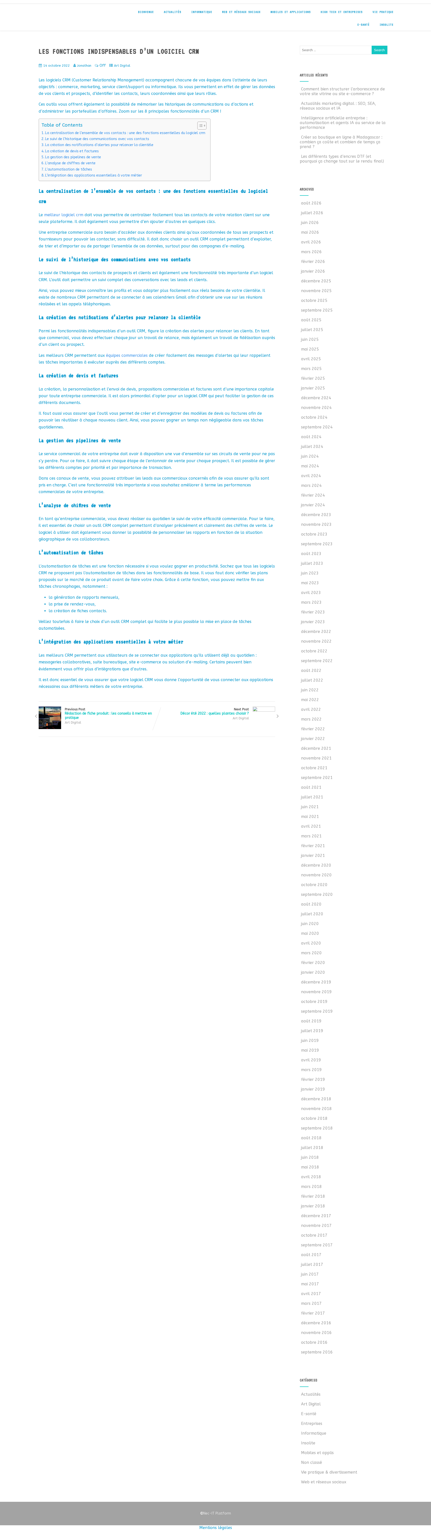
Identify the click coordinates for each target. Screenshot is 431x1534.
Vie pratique (383, 12)
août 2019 (311, 1021)
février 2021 (313, 845)
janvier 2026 (313, 271)
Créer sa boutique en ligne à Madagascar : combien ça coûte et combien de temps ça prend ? (341, 142)
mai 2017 (310, 1284)
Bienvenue (146, 12)
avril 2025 (311, 359)
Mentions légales (215, 1527)
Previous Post (108, 713)
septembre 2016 (317, 1352)
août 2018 (311, 1138)
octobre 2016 (314, 1342)
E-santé (363, 24)
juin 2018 (310, 1157)
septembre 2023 (317, 544)
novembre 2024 (316, 407)
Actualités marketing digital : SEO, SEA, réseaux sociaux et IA (338, 106)
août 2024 (311, 436)
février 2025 (313, 378)
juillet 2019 (312, 1030)
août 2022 (311, 670)
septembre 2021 (317, 777)
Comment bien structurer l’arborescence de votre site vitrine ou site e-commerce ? (342, 91)
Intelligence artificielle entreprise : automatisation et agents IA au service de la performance (343, 123)
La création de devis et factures (72, 151)
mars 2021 (311, 836)
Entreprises (311, 1423)
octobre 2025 (314, 300)
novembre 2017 (316, 1225)
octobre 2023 (314, 534)
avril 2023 (311, 592)
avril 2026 (311, 242)
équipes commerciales (127, 355)
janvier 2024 (313, 505)
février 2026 (313, 261)
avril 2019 (311, 1060)
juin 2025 (310, 339)
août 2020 (311, 904)
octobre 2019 (314, 1001)
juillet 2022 (312, 680)
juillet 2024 (312, 446)
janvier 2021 (313, 855)
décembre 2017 (316, 1215)
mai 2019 (310, 1050)
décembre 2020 (316, 865)
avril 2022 (311, 709)
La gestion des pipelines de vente (73, 157)
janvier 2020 (313, 972)
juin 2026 (310, 222)
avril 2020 (311, 943)
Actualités (172, 12)
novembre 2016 (316, 1332)
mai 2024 (310, 466)
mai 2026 (310, 232)
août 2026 (311, 203)
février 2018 (313, 1196)
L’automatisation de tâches (68, 169)
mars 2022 (311, 719)
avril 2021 (311, 826)
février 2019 (313, 1079)
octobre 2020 (314, 884)
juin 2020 (310, 923)
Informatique (201, 12)
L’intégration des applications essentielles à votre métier (93, 175)
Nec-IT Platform (215, 1513)
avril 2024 (311, 475)
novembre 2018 (316, 1108)
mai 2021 (310, 816)
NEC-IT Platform (74, 14)
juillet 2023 (312, 563)
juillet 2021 (312, 797)
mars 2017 (311, 1303)
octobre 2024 (314, 417)
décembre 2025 (316, 281)
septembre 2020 (317, 894)
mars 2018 (311, 1186)
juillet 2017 (312, 1264)
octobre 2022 (314, 651)
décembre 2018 (316, 1099)
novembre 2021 (316, 758)
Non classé (311, 1462)
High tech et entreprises (342, 12)
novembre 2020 (316, 875)
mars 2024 (311, 485)
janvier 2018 (313, 1206)
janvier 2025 (313, 388)
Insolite (387, 24)
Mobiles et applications (291, 12)
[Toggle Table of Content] (199, 125)
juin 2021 (310, 806)
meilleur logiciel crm (63, 214)
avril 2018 (311, 1176)
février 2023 (313, 612)
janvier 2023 (313, 621)
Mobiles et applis (317, 1452)
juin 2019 (310, 1040)
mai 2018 (310, 1167)
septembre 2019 (317, 1011)
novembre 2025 (316, 290)
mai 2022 (310, 699)
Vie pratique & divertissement (329, 1472)
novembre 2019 (316, 991)
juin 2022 (310, 690)
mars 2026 (311, 251)
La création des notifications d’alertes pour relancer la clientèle (99, 145)
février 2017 (313, 1313)
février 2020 (313, 962)
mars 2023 (311, 602)
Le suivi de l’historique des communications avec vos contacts (97, 139)
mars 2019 (311, 1069)
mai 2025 (310, 349)
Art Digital (122, 65)
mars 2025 (311, 368)
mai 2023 (310, 582)
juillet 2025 (312, 329)
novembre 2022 (316, 641)
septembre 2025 (317, 310)
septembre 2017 (317, 1245)
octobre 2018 (314, 1118)
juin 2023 (310, 573)
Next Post (215, 711)
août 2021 (311, 787)
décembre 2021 (316, 748)
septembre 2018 (317, 1128)
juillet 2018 (312, 1147)
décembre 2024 (316, 397)
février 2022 (313, 729)
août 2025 (311, 320)
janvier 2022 (313, 738)
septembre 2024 (317, 427)
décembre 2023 (316, 514)
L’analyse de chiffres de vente (70, 163)
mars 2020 (311, 953)
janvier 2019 (313, 1089)
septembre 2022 (317, 660)
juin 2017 (310, 1274)
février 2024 (313, 495)
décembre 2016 (316, 1323)
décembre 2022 (316, 631)
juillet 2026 (312, 212)
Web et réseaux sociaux (241, 12)
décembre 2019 (316, 982)
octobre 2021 (314, 768)
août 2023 (311, 553)
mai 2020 (310, 933)
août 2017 (311, 1254)
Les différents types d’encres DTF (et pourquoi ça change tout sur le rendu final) (342, 159)
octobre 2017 (314, 1235)
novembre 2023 (316, 524)
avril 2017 (311, 1293)
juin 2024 (310, 456)
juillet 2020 (312, 914)
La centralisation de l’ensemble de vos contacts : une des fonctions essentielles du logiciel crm (125, 133)
